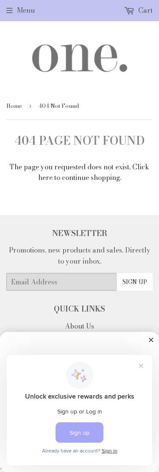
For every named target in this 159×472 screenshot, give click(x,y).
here (45, 177)
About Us (79, 326)
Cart (145, 10)
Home (14, 105)
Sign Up (135, 282)
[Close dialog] (151, 340)
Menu (26, 10)
